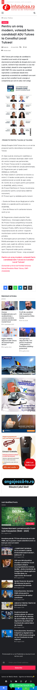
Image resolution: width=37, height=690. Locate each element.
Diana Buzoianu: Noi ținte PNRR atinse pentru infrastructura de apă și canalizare (23, 594)
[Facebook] (5, 288)
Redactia (5, 47)
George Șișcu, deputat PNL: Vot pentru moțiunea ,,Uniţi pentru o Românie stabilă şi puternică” (26, 343)
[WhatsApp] (15, 288)
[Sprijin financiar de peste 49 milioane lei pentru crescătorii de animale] (7, 584)
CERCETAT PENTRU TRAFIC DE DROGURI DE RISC (24, 604)
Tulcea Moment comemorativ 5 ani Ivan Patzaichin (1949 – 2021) (18, 529)
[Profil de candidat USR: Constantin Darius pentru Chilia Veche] (27, 305)
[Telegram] (20, 288)
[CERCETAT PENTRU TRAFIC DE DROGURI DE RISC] (7, 606)
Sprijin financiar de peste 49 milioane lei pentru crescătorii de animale (23, 583)
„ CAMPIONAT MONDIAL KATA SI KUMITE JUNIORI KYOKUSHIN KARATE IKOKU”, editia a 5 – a (24, 551)
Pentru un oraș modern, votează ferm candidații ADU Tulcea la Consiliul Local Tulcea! (18, 259)
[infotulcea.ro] (18, 7)
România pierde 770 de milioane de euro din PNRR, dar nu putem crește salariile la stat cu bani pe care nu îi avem (18, 540)
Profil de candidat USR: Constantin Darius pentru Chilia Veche (26, 315)
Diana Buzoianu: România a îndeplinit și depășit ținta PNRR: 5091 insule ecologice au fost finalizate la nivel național (24, 635)
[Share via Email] (25, 288)
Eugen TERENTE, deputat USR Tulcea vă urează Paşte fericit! (9, 342)
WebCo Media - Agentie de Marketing (21, 676)
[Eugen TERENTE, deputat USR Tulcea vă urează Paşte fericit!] (10, 332)
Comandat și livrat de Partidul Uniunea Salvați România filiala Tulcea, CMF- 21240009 (16, 268)
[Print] (30, 288)
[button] (22, 685)
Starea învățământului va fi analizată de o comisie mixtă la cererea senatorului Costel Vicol (9, 317)
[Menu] (3, 12)
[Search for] (34, 12)
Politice (10, 18)
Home (5, 18)
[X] (10, 288)
